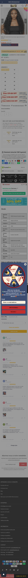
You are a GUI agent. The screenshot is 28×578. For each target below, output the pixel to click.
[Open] (3, 574)
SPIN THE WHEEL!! (13, 307)
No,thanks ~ (14, 311)
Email (3, 299)
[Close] (25, 264)
